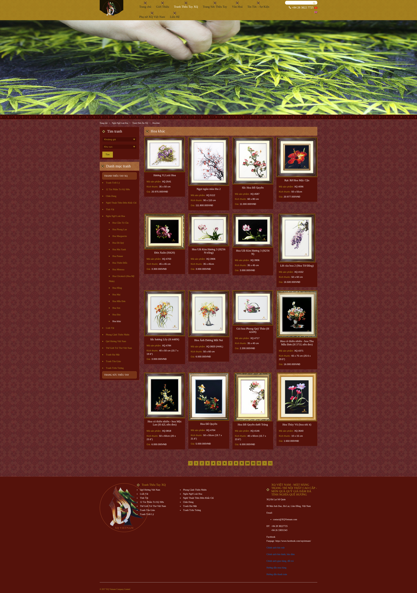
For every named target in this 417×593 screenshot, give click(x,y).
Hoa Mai (116, 294)
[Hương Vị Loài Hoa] (164, 154)
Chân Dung (111, 196)
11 (253, 463)
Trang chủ (145, 6)
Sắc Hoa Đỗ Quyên (253, 187)
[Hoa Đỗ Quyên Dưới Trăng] (252, 397)
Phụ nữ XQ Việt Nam (152, 16)
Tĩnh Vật (110, 209)
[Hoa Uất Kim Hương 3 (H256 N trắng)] (208, 230)
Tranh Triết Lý (113, 183)
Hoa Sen (116, 308)
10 (247, 463)
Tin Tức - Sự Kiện (258, 6)
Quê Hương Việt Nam (116, 341)
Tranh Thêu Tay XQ (186, 6)
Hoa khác (156, 123)
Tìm (108, 154)
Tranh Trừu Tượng (115, 368)
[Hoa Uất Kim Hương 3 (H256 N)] (252, 231)
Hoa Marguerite (119, 236)
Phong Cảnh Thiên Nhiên (117, 334)
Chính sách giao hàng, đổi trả (280, 561)
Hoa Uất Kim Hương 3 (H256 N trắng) (208, 251)
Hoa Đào (116, 314)
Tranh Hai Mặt (113, 354)
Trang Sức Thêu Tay (215, 6)
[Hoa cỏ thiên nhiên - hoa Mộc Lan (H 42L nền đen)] (164, 395)
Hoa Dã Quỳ (118, 243)
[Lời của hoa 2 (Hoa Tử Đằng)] (296, 238)
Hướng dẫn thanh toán (276, 574)
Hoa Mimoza (118, 269)
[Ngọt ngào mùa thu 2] (208, 161)
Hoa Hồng (117, 288)
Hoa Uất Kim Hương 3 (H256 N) (253, 252)
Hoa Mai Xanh (119, 249)
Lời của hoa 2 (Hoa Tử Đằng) (297, 265)
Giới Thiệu (162, 6)
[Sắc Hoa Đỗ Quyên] (252, 160)
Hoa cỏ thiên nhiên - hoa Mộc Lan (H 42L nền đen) (165, 423)
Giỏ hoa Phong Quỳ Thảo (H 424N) (252, 330)
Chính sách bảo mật (275, 547)
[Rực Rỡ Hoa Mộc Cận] (296, 157)
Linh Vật (110, 328)
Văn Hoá (237, 6)
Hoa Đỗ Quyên (208, 423)
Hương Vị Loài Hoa (164, 175)
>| (270, 463)
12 (259, 463)
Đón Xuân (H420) (164, 252)
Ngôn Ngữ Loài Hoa (120, 123)
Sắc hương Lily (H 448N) (164, 339)
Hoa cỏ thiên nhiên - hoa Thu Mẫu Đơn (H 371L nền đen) (297, 343)
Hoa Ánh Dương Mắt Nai (208, 340)
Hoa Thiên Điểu (119, 263)
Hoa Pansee (117, 256)
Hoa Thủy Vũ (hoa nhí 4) (296, 424)
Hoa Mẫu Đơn (118, 301)
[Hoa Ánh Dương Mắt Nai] (208, 313)
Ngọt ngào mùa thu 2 (209, 189)
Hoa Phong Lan (119, 229)
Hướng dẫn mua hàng (276, 567)
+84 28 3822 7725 (302, 7)
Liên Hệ (175, 16)
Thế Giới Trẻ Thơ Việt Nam (119, 348)
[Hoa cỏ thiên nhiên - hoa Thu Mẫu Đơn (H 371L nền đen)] (296, 314)
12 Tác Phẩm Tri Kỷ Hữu (118, 189)
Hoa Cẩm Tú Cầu (120, 223)
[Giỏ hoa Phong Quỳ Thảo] (252, 307)
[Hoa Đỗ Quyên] (208, 397)
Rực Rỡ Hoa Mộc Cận (296, 180)
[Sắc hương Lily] (164, 313)
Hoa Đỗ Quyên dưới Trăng (253, 424)
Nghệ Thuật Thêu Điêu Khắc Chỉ (121, 203)
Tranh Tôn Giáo (113, 361)
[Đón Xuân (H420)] (164, 231)
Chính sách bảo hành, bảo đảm (280, 554)
